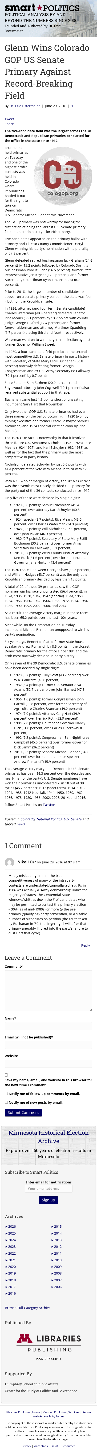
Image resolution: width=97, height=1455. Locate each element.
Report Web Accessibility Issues (62, 1414)
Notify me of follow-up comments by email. (44, 1093)
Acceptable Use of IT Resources (54, 1446)
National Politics (49, 819)
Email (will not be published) (29, 1037)
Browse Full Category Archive (28, 1308)
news (20, 824)
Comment (14, 966)
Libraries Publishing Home (23, 1412)
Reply (85, 945)
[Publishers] (48, 1342)
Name (10, 1018)
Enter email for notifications (49, 1182)
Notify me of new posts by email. (36, 1102)
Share (9, 124)
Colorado (27, 819)
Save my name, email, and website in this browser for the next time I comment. (48, 1082)
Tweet (9, 119)
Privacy (26, 1446)
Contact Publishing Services (61, 1412)
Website (11, 1056)
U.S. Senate (72, 819)
